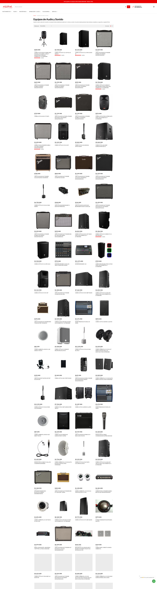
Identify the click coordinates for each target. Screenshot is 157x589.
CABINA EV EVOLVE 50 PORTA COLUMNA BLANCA (82, 463)
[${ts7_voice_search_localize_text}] (126, 6)
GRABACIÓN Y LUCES (34, 11)
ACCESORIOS (46, 11)
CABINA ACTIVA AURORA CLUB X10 (104, 321)
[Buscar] (128, 6)
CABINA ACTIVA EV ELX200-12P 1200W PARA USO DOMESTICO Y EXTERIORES (103, 294)
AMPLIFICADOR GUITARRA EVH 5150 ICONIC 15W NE (82, 435)
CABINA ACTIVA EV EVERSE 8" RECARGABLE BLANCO (62, 350)
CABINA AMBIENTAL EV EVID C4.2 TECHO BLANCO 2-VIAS (83, 491)
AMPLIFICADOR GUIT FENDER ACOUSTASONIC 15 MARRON (41, 177)
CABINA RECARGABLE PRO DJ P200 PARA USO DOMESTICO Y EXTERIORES (104, 265)
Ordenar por (36, 26)
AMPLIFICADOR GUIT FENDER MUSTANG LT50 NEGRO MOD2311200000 (103, 178)
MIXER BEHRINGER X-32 (80, 264)
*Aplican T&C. (90, 1)
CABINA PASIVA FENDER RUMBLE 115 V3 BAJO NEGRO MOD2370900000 (42, 146)
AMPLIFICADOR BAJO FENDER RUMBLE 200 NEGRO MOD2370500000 (41, 235)
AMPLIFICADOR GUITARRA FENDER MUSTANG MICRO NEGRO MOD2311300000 (83, 379)
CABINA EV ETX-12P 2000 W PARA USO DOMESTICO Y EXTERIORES (63, 520)
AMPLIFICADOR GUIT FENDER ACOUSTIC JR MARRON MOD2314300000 (82, 178)
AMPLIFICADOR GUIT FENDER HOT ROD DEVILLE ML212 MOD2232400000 (63, 549)
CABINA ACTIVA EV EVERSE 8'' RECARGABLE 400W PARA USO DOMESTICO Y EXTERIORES (103, 86)
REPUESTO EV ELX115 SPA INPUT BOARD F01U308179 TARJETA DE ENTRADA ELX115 (83, 549)
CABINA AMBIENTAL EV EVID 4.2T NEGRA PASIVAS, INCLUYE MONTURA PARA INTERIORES (103, 351)
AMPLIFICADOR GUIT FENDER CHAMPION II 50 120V (62, 293)
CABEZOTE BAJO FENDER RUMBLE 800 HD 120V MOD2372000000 (104, 491)
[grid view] (110, 26)
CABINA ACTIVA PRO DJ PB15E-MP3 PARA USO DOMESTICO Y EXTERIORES (104, 118)
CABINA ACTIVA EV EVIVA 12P (41, 292)
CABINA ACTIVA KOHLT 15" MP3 (41, 116)
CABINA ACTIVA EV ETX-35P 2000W (83, 519)
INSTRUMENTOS (6, 11)
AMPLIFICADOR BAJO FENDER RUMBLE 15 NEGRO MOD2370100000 (41, 86)
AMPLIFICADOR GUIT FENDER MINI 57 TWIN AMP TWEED (63, 491)
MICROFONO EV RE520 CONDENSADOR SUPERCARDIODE (104, 435)
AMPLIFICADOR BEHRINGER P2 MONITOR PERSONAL (62, 206)
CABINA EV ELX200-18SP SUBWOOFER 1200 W (101, 146)
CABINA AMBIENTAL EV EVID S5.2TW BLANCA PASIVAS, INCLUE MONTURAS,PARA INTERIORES (83, 578)
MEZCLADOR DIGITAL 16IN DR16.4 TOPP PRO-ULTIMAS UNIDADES (42, 548)
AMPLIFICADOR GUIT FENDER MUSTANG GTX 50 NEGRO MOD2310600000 (62, 578)
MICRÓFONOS (22, 11)
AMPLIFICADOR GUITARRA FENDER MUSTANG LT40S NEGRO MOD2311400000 (63, 118)
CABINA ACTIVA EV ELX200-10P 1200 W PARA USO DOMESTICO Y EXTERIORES (103, 463)
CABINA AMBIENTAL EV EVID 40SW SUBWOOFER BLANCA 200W (104, 577)
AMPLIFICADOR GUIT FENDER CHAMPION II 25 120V (62, 177)
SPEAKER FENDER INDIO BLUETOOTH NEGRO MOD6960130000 (40, 492)
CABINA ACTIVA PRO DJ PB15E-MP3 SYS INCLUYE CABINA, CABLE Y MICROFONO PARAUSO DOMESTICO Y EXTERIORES (42, 54)
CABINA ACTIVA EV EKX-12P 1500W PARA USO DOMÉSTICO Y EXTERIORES (83, 235)
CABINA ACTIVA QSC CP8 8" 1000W (63, 378)
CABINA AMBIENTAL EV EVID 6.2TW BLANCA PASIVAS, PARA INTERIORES (63, 463)
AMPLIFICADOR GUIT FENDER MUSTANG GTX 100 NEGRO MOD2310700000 (103, 206)
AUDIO (15, 11)
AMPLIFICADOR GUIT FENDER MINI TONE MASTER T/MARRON (42, 322)
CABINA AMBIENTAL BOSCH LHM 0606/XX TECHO (42, 350)
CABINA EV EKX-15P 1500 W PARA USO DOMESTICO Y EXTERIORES (63, 322)
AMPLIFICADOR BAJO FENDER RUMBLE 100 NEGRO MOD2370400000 (103, 54)
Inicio (34, 15)
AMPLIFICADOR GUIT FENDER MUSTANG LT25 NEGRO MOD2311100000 (82, 86)
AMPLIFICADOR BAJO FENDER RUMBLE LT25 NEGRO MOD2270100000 (82, 118)
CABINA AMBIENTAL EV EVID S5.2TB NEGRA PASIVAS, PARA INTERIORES (104, 379)
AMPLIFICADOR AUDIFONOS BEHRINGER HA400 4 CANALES (82, 206)
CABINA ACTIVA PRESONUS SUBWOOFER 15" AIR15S (61, 435)
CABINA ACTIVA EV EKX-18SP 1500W (83, 292)
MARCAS (54, 11)
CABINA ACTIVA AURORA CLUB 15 (83, 407)
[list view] (112, 26)
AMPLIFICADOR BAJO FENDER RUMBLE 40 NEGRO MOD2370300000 (62, 86)
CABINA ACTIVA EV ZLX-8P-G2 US (42, 264)
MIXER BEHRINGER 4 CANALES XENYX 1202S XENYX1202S (62, 264)
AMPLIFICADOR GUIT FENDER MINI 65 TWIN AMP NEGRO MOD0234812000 (63, 235)
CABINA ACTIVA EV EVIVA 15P (62, 145)
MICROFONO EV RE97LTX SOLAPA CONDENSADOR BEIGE (42, 463)
